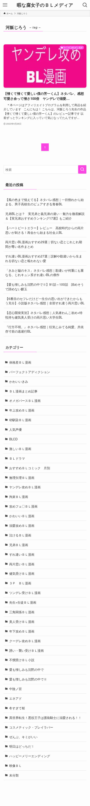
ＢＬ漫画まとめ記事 (23, 391)
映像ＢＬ (15, 765)
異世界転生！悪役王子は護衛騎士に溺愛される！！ (45, 717)
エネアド (15, 698)
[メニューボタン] (5, 5)
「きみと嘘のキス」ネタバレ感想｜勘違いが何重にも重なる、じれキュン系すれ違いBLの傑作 (44, 272)
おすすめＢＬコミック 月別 (29, 467)
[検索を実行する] (82, 169)
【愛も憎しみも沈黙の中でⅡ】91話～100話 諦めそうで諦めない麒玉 (44, 286)
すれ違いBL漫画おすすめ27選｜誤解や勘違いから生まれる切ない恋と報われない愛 (43, 258)
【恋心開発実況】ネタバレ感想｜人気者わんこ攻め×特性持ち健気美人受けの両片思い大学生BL (43, 314)
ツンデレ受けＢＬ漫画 (25, 592)
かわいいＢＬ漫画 (21, 515)
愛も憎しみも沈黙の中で (26, 669)
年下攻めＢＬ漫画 (21, 631)
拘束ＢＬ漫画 (18, 496)
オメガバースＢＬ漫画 (25, 400)
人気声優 (15, 429)
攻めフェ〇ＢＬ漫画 (23, 506)
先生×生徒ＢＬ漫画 (22, 602)
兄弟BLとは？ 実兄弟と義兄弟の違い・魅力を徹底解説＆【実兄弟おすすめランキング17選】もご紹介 (45, 215)
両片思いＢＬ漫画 (21, 564)
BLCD (13, 439)
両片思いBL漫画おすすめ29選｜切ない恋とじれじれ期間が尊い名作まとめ (43, 244)
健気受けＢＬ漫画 (21, 573)
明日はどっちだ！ (21, 746)
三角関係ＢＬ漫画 (21, 611)
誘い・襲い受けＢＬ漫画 (26, 650)
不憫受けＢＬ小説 (21, 659)
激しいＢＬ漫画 (20, 448)
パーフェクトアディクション (29, 371)
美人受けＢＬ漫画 (21, 621)
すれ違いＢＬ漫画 (21, 554)
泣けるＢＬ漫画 (20, 535)
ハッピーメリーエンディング (29, 755)
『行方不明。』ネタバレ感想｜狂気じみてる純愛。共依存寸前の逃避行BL (44, 329)
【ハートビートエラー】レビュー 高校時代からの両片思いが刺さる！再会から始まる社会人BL (44, 230)
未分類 (14, 775)
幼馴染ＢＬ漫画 (20, 419)
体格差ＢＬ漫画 (20, 362)
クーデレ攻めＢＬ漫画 (25, 640)
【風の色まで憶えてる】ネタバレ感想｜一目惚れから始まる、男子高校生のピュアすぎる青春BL (44, 201)
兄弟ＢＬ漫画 (18, 544)
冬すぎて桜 (17, 708)
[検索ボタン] (85, 5)
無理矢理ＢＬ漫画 (21, 477)
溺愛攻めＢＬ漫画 (21, 525)
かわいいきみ (18, 381)
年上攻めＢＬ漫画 (21, 410)
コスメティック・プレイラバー (31, 727)
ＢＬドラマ (17, 458)
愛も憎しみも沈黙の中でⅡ (28, 679)
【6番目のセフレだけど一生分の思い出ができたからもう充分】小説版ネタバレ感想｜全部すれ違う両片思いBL (45, 300)
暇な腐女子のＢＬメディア (45, 5)
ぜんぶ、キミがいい (23, 736)
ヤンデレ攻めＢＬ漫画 (25, 487)
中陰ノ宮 (15, 688)
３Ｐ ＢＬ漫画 (20, 583)
